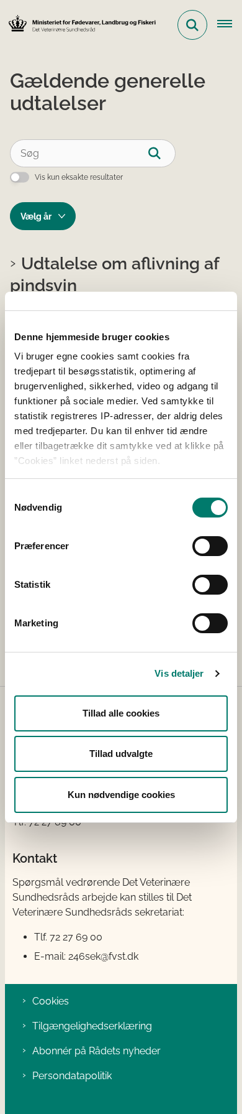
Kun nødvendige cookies (121, 794)
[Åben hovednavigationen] (229, 25)
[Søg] (162, 153)
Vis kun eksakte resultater (79, 177)
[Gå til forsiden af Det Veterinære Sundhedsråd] (78, 24)
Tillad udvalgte (121, 753)
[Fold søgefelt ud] (192, 25)
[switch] (210, 546)
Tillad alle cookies (121, 713)
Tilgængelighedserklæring (92, 1026)
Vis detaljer (179, 673)
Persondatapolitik (72, 1076)
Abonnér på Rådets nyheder (96, 1051)
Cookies (50, 1001)
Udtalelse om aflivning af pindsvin (114, 274)
